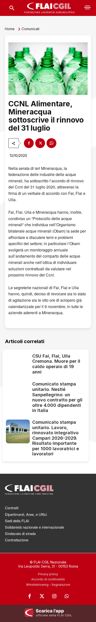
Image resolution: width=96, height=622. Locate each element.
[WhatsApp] (51, 143)
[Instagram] (54, 596)
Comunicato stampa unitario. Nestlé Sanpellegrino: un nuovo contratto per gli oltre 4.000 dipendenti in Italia (57, 397)
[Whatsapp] (66, 596)
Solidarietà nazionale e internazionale (34, 527)
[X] (40, 143)
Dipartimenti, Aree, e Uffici (26, 514)
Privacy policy (48, 574)
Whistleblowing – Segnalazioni (48, 584)
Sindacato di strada (20, 533)
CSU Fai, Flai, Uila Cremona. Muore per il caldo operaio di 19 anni (56, 363)
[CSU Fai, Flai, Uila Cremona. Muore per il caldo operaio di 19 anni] (18, 365)
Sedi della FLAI (17, 520)
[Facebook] (29, 143)
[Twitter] (42, 596)
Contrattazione (16, 539)
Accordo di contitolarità (48, 579)
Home (10, 29)
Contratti (11, 507)
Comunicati (30, 29)
